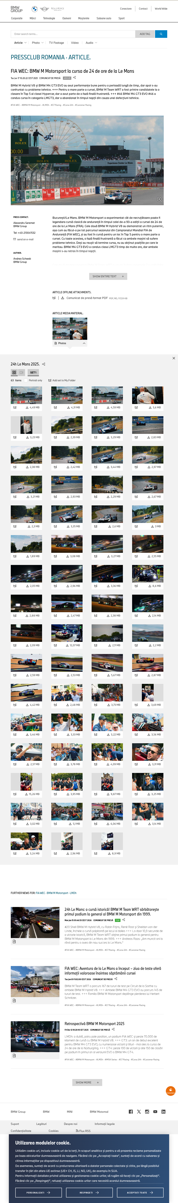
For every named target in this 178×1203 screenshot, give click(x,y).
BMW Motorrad (99, 1111)
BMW (46, 1111)
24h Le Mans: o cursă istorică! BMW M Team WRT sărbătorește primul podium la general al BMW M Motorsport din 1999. (112, 912)
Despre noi (70, 1124)
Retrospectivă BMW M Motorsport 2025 (94, 1023)
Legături (41, 1124)
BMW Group (18, 1111)
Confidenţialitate (21, 1131)
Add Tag (145, 34)
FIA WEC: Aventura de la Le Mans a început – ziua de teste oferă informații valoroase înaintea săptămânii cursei (113, 971)
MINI (69, 1111)
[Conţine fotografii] (14, 941)
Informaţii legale (105, 1124)
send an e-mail (25, 239)
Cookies (54, 1131)
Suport (15, 1124)
